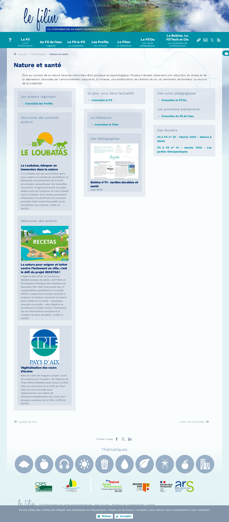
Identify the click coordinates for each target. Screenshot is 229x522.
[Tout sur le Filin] (10, 40)
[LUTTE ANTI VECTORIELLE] (165, 464)
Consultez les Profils (39, 103)
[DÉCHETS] (104, 464)
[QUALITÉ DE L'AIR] (24, 464)
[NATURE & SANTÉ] (144, 464)
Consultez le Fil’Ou (174, 100)
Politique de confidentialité (128, 505)
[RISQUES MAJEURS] (185, 464)
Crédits (151, 505)
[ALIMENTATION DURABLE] (44, 464)
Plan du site (102, 505)
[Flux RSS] (218, 40)
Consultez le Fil (102, 100)
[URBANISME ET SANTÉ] (205, 464)
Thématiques (38, 54)
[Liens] (198, 40)
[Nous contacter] (205, 40)
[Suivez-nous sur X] (212, 40)
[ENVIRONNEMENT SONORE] (64, 464)
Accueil (22, 54)
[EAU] (124, 464)
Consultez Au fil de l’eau (177, 116)
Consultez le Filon (107, 124)
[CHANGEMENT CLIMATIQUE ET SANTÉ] (84, 464)
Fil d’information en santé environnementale (65, 505)
